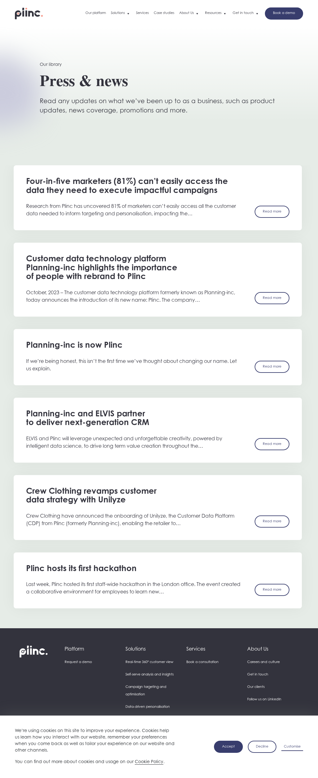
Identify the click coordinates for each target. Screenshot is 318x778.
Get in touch (257, 674)
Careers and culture (263, 662)
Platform (74, 649)
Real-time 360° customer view (149, 662)
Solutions (135, 649)
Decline (262, 746)
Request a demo (78, 662)
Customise (292, 746)
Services (195, 649)
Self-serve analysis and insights (149, 674)
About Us (257, 649)
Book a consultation (202, 662)
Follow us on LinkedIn (264, 699)
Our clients (256, 687)
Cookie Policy (149, 762)
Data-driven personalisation (147, 707)
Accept (228, 746)
